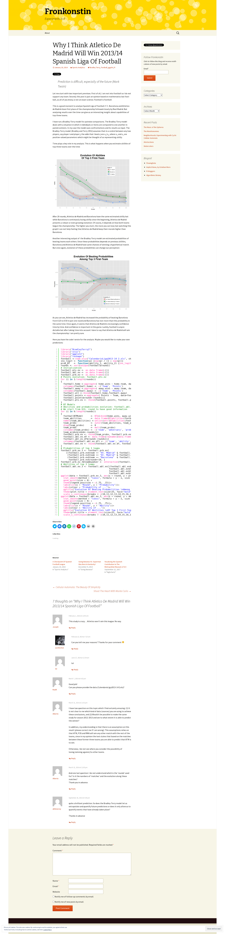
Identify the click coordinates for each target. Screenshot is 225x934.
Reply (73, 627)
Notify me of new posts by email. (69, 901)
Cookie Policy (47, 930)
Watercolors (148, 146)
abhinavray (57, 809)
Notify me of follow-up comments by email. (74, 896)
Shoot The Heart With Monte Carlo (112, 591)
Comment (58, 850)
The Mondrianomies (151, 131)
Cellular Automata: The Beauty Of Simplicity (76, 587)
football (104, 67)
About (47, 33)
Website (56, 891)
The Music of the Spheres (154, 127)
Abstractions (149, 142)
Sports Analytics (78, 67)
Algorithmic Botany (153, 175)
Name (56, 880)
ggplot (110, 67)
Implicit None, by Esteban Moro (158, 167)
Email (56, 886)
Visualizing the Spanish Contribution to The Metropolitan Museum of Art (115, 564)
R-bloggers (150, 171)
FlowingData (151, 163)
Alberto (55, 714)
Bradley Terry (95, 67)
